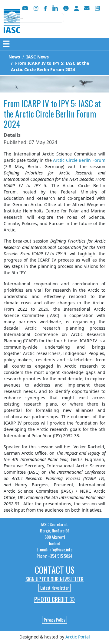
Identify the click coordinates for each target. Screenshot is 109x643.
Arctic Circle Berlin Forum (79, 160)
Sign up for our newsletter (54, 579)
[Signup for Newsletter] (66, 8)
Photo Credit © (54, 599)
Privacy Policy (54, 620)
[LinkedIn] (55, 8)
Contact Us (54, 570)
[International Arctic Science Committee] (12, 27)
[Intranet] (76, 8)
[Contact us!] (87, 8)
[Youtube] (25, 8)
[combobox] (34, 18)
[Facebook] (45, 8)
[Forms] (97, 8)
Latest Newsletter (54, 588)
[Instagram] (36, 8)
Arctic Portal (77, 637)
